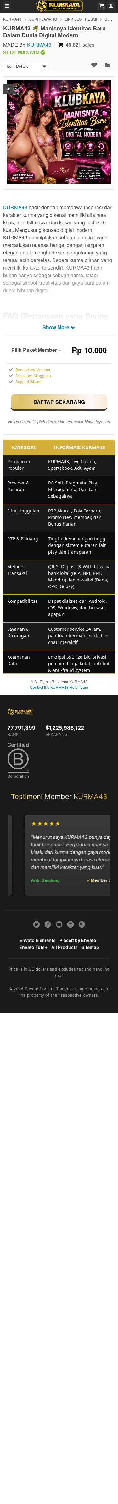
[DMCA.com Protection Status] (8, 85)
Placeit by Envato (77, 940)
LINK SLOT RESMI (81, 19)
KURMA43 (12, 19)
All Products (64, 947)
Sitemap (90, 947)
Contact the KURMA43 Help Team (59, 687)
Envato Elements (38, 940)
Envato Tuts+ (33, 947)
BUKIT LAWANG (43, 19)
